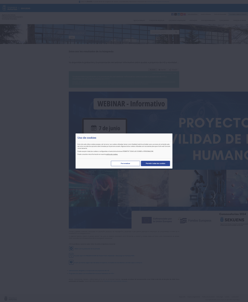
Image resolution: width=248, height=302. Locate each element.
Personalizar (125, 163)
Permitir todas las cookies (155, 163)
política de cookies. (112, 154)
